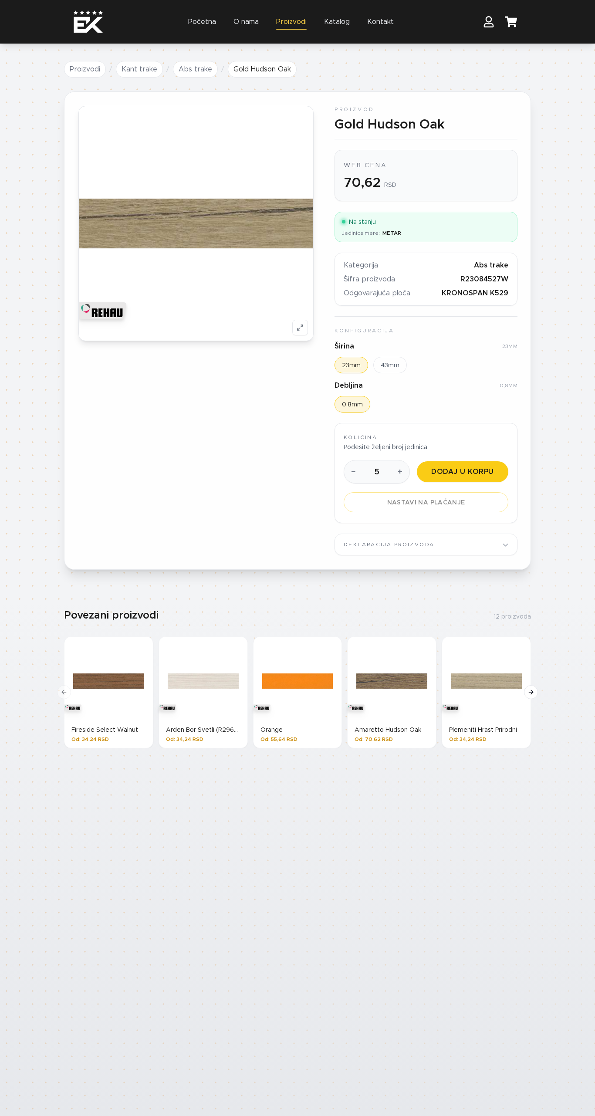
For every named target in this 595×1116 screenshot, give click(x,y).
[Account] (489, 22)
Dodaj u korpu (462, 471)
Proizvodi (291, 21)
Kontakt (380, 21)
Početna (202, 21)
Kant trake (139, 69)
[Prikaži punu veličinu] (300, 327)
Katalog (337, 21)
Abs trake (195, 69)
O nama (246, 21)
